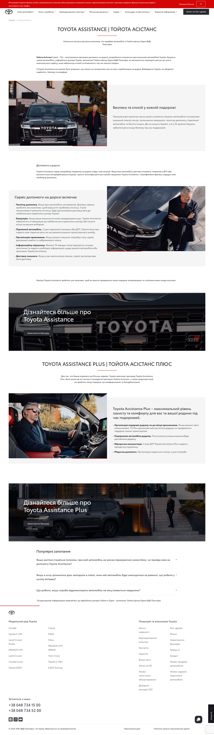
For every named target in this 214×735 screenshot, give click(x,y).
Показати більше (186, 4)
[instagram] (16, 719)
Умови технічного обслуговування (147, 675)
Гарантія (143, 653)
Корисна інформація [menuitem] (165, 12)
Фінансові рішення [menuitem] (98, 12)
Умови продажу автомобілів (178, 663)
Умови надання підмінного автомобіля (178, 675)
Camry (51, 627)
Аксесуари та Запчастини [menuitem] (137, 12)
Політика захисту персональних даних (172, 728)
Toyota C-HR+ (55, 661)
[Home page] (9, 11)
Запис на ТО (145, 665)
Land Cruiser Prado (15, 641)
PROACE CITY (16, 649)
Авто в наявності (144, 629)
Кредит (174, 655)
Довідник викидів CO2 (146, 687)
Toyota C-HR (15, 633)
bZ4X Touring (55, 667)
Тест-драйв (176, 627)
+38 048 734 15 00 (24, 705)
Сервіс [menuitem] (116, 12)
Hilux (51, 639)
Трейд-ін (175, 649)
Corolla (12, 627)
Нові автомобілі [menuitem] (25, 12)
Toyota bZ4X (15, 667)
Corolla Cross (16, 661)
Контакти (144, 647)
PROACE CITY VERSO (55, 647)
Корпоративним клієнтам (148, 639)
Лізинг (173, 633)
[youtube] (21, 719)
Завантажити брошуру (177, 641)
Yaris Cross (54, 655)
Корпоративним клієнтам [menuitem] (71, 12)
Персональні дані (132, 728)
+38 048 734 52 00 (25, 710)
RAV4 (51, 633)
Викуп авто (145, 659)
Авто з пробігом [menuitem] (46, 12)
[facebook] (11, 719)
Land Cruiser (15, 655)
